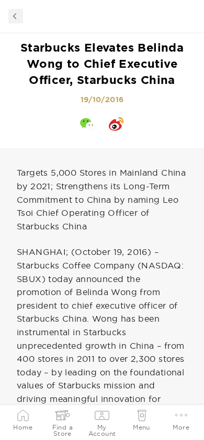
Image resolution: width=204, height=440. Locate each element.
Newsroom (15, 16)
